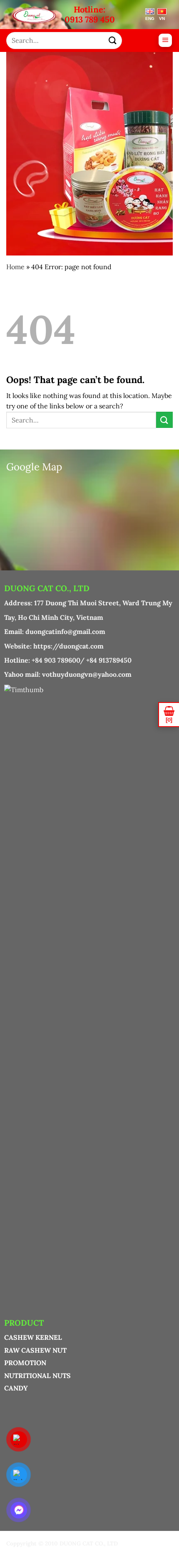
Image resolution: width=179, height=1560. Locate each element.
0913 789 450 (90, 20)
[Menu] (165, 40)
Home (15, 267)
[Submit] (112, 40)
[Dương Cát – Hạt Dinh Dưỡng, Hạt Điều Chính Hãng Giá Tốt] (38, 15)
